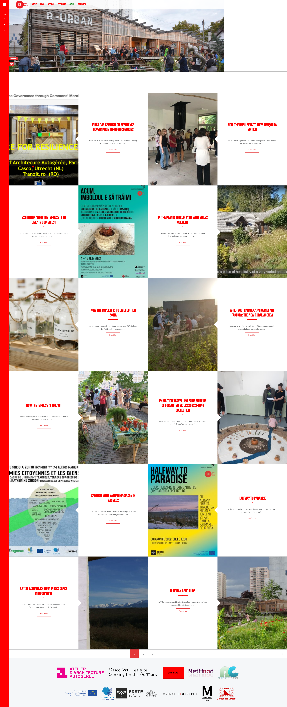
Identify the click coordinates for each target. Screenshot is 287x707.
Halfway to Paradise (252, 498)
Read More (113, 150)
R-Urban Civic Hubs (182, 591)
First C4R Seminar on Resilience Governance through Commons (113, 127)
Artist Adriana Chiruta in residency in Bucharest (43, 591)
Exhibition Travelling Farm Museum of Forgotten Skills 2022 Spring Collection (182, 405)
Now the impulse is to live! (43, 405)
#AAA (11, 64)
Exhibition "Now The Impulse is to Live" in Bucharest (44, 220)
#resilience (13, 58)
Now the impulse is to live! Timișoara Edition (252, 127)
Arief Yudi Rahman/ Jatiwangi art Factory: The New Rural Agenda (252, 313)
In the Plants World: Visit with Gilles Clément (183, 220)
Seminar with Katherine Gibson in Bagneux (113, 498)
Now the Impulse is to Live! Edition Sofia (113, 313)
